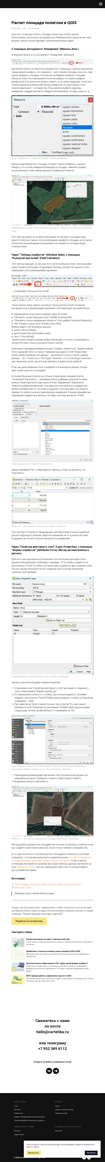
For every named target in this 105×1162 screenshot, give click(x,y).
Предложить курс (61, 1113)
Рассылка (58, 1131)
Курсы (57, 1106)
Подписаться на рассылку (29, 921)
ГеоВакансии (18, 1113)
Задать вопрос (19, 1134)
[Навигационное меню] (100, 4)
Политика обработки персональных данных (29, 1120)
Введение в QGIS (26, 867)
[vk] (49, 1071)
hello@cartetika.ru (52, 1032)
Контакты (17, 1109)
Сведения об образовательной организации (29, 1117)
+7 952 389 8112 (52, 1048)
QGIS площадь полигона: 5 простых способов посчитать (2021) (47, 884)
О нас (16, 1106)
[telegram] (56, 1071)
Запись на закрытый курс (64, 1109)
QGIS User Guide (22, 887)
